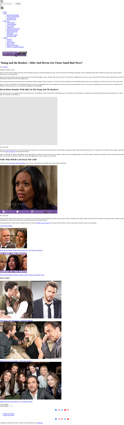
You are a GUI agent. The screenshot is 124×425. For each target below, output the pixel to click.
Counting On (10, 27)
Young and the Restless (13, 16)
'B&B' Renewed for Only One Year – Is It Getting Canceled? (16, 401)
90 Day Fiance (11, 25)
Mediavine (40, 423)
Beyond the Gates (11, 19)
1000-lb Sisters (11, 22)
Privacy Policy (11, 44)
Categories (4, 404)
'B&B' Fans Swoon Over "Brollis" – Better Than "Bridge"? (16, 361)
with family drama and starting (17, 163)
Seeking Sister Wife (12, 31)
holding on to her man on (43, 223)
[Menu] (2, 8)
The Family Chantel (12, 34)
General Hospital (11, 18)
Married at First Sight (12, 30)
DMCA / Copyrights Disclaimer (15, 47)
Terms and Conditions (12, 45)
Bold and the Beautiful (13, 15)
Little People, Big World (13, 28)
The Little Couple (11, 36)
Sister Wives (10, 33)
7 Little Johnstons (11, 24)
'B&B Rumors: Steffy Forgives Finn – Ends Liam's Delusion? (16, 320)
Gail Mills (5, 67)
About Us (9, 39)
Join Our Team (11, 42)
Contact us (9, 41)
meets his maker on (10, 151)
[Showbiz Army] (15, 58)
